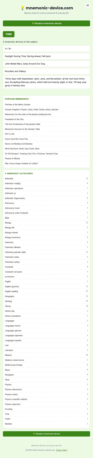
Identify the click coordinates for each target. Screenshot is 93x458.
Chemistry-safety (46, 262)
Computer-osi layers (46, 272)
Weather (46, 424)
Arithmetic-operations (46, 188)
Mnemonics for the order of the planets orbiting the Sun (28, 114)
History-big (46, 311)
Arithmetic (46, 178)
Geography (46, 296)
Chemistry (46, 242)
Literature (46, 350)
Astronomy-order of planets (46, 213)
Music (46, 370)
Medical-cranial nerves (46, 360)
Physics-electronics (46, 389)
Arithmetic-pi (46, 193)
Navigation (46, 375)
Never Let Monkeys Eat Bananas (18, 144)
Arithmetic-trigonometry (46, 198)
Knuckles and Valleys (15, 71)
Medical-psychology (46, 365)
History (46, 306)
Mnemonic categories (20, 173)
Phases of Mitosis (12, 158)
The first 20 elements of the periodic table (22, 124)
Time (46, 414)
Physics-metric (46, 394)
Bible (46, 218)
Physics (46, 384)
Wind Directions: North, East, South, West (22, 149)
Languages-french (46, 326)
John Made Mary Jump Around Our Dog (25, 64)
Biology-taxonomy (46, 237)
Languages (46, 321)
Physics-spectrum (46, 404)
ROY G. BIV (9, 134)
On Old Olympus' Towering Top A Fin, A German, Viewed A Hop (31, 154)
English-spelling (46, 291)
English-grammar (46, 286)
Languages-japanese (46, 335)
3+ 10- (8, 49)
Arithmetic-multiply (46, 183)
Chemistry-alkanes (46, 247)
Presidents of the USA (14, 119)
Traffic (46, 419)
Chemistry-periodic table (46, 252)
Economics (46, 277)
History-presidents (46, 316)
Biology (46, 223)
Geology (46, 301)
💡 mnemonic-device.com (46, 8)
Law (46, 345)
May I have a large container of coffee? (21, 163)
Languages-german (46, 330)
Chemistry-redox (46, 257)
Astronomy (46, 203)
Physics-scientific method (46, 399)
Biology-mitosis (46, 232)
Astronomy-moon (46, 208)
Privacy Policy (61, 450)
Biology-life (46, 227)
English (46, 281)
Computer (46, 267)
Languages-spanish (46, 340)
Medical (46, 355)
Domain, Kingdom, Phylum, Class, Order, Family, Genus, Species (31, 109)
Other (46, 380)
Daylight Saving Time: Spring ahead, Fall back (27, 56)
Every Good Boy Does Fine (16, 139)
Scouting (46, 409)
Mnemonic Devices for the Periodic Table (22, 129)
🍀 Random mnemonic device (47, 23)
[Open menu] (87, 5)
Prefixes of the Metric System (17, 104)
